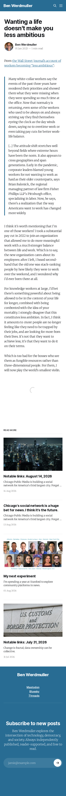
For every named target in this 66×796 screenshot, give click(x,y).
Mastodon (33, 687)
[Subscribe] (57, 763)
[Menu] (61, 5)
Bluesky (34, 691)
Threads (34, 695)
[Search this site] (55, 5)
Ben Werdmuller (18, 6)
